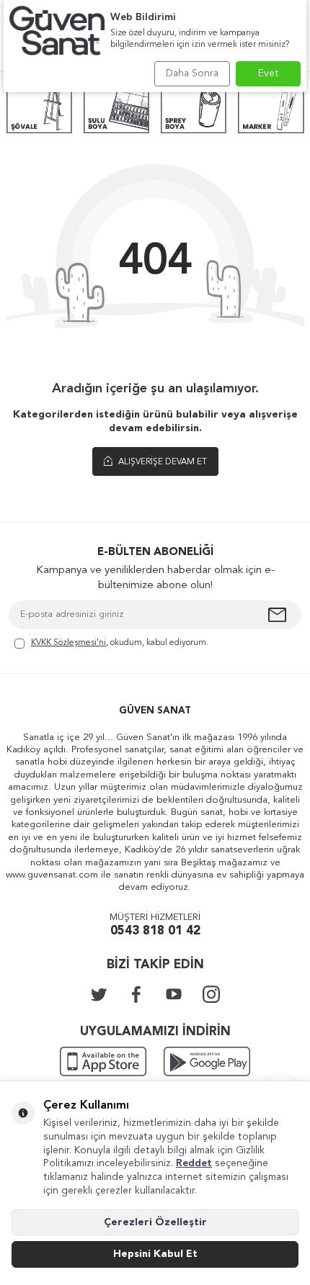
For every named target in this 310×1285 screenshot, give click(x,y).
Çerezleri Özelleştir (155, 1222)
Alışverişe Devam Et (161, 462)
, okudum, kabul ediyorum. (119, 643)
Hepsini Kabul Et (155, 1254)
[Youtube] (173, 994)
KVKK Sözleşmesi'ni (68, 643)
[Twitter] (98, 994)
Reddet (194, 1163)
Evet (268, 73)
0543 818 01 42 (155, 931)
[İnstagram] (211, 994)
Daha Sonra (192, 73)
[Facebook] (136, 994)
